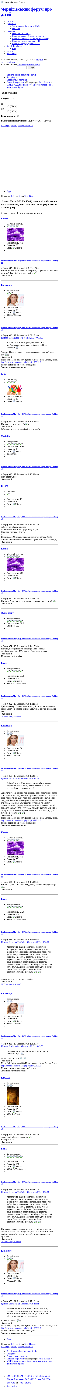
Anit (41, 82)
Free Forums (25, 1383)
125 (26, 196)
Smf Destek (12, 1386)
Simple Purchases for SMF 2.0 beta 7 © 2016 (28, 1379)
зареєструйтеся (8, 62)
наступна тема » (25, 125)
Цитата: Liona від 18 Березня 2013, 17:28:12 (21, 778)
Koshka (4, 218)
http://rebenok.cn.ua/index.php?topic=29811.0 (21, 362)
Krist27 (4, 486)
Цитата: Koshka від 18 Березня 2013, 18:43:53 (22, 1046)
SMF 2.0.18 (12, 1376)
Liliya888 (5, 1077)
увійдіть (39, 59)
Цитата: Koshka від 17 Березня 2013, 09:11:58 (22, 338)
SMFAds (11, 1383)
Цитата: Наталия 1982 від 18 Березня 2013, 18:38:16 (25, 942)
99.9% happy (7, 613)
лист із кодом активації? (28, 64)
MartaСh (5, 436)
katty (3, 374)
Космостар (6, 285)
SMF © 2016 (25, 1376)
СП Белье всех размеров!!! (11, 716)
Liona (4, 663)
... (23, 196)
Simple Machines (41, 1376)
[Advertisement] (29, 158)
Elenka (47, 82)
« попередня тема (9, 125)
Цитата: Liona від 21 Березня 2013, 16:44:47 (21, 1304)
